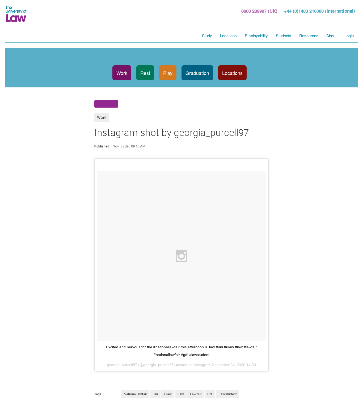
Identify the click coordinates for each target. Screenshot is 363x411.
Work (121, 72)
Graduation (197, 72)
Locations (232, 72)
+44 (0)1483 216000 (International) (319, 11)
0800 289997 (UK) (259, 11)
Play (167, 72)
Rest (145, 72)
